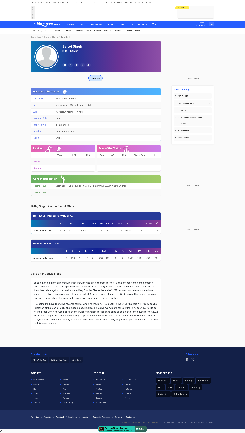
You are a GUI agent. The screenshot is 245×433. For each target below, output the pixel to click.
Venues (36, 402)
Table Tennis (180, 394)
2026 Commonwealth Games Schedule (190, 120)
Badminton (142, 24)
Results (79, 31)
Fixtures (69, 31)
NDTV (34, 2)
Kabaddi (181, 387)
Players (55, 37)
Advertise (35, 417)
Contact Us (130, 417)
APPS (126, 2)
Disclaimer (72, 417)
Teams (129, 31)
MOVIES (61, 2)
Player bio (95, 78)
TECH (102, 2)
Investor (85, 417)
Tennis (122, 24)
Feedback (60, 417)
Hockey (188, 380)
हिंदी (54, 2)
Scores (47, 31)
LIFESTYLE (85, 2)
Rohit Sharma (183, 138)
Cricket (70, 24)
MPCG (144, 2)
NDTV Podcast (96, 24)
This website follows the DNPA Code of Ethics (139, 422)
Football (81, 24)
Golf (131, 24)
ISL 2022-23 (101, 380)
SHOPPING (118, 2)
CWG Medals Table (186, 103)
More (138, 31)
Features (118, 31)
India (64, 50)
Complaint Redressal (101, 417)
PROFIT (48, 2)
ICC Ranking (68, 402)
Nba (170, 387)
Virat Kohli (182, 110)
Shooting (195, 387)
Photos (97, 31)
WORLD (41, 2)
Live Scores (38, 380)
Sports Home (36, 37)
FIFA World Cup (184, 96)
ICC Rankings (183, 130)
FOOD (77, 2)
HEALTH (94, 2)
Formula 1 (110, 24)
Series (57, 31)
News (88, 31)
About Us (47, 417)
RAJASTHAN (135, 2)
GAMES (109, 2)
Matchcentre (101, 402)
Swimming (163, 394)
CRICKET (69, 2)
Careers (118, 417)
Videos (107, 31)
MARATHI (152, 2)
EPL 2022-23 (130, 380)
